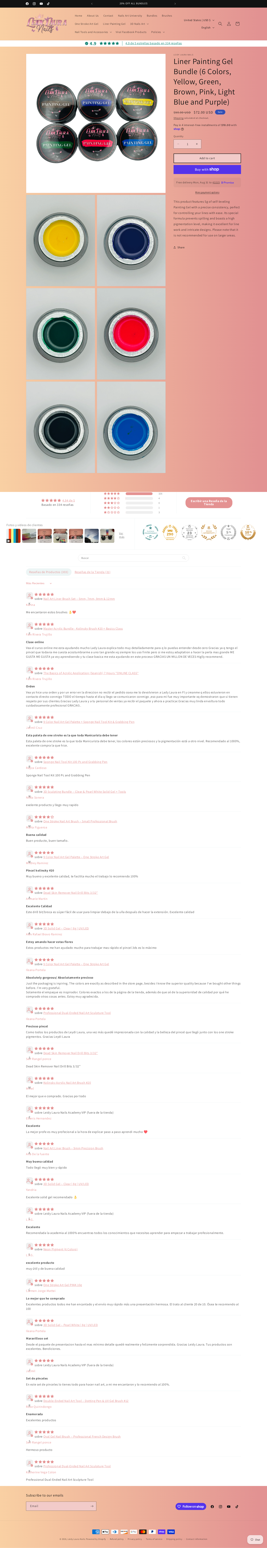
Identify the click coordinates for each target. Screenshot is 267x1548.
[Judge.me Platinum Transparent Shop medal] (150, 532)
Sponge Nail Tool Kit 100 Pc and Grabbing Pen (75, 762)
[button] (139, 24)
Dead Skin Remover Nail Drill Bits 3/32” (70, 893)
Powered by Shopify (96, 1539)
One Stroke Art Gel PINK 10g (62, 1285)
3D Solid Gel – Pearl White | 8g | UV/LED (70, 1325)
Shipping (179, 117)
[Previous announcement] (92, 3)
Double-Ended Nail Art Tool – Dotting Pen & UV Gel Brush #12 (86, 1401)
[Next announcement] (175, 3)
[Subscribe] (92, 1506)
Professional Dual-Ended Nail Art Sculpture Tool (77, 1013)
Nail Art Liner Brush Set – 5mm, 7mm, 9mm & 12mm (79, 599)
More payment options (207, 192)
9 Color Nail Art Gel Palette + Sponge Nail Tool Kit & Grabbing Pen (89, 722)
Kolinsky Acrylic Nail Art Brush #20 (67, 1083)
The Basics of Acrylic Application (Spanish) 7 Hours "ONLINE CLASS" (91, 673)
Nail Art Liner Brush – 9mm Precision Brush (73, 1148)
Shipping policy (174, 1539)
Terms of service (154, 1539)
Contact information (196, 1539)
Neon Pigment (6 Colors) (60, 1249)
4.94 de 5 (68, 500)
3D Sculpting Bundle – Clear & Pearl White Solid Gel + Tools (84, 792)
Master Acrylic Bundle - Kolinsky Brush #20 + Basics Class (83, 629)
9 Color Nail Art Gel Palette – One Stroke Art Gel (76, 857)
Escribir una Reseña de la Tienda (209, 502)
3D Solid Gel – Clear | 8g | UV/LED (66, 928)
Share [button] (181, 247)
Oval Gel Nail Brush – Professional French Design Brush (82, 1436)
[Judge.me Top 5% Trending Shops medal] (228, 532)
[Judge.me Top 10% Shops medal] (248, 532)
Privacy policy (135, 1539)
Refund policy (117, 1539)
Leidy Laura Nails (76, 1539)
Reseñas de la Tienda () (93, 572)
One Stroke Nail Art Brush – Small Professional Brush (80, 821)
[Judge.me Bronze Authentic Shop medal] (209, 532)
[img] (58, 500)
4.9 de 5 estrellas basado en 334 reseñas (153, 43)
